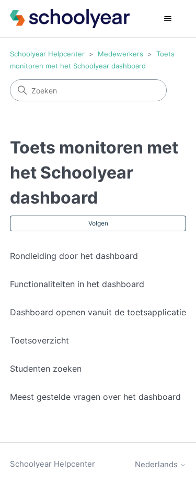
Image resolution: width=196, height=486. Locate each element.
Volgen (98, 223)
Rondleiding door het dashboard (74, 256)
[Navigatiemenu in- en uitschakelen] (167, 18)
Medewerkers (120, 54)
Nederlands (157, 464)
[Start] (70, 18)
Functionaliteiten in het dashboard (77, 284)
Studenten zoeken (46, 368)
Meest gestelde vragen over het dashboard (95, 397)
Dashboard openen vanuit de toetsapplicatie (98, 312)
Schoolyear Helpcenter (47, 54)
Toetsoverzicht (39, 340)
